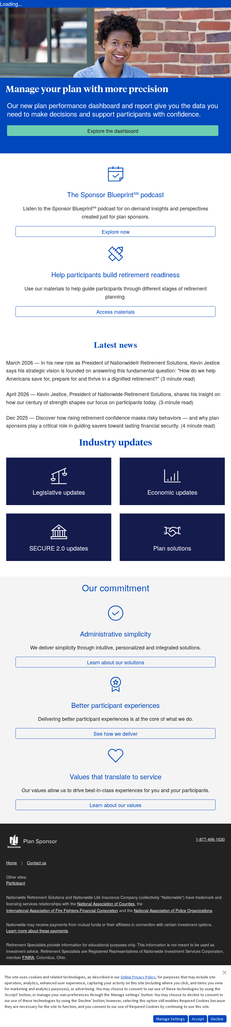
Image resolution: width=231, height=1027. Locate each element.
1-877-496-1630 (210, 839)
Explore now (116, 231)
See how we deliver (115, 733)
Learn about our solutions (115, 662)
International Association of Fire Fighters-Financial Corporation (62, 910)
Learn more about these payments (37, 930)
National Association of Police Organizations (173, 910)
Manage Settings (170, 1018)
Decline (217, 1018)
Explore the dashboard (112, 130)
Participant (15, 883)
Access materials (115, 311)
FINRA (28, 957)
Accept (198, 1018)
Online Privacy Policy (138, 977)
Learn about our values (115, 804)
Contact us (36, 862)
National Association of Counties (106, 903)
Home (11, 862)
